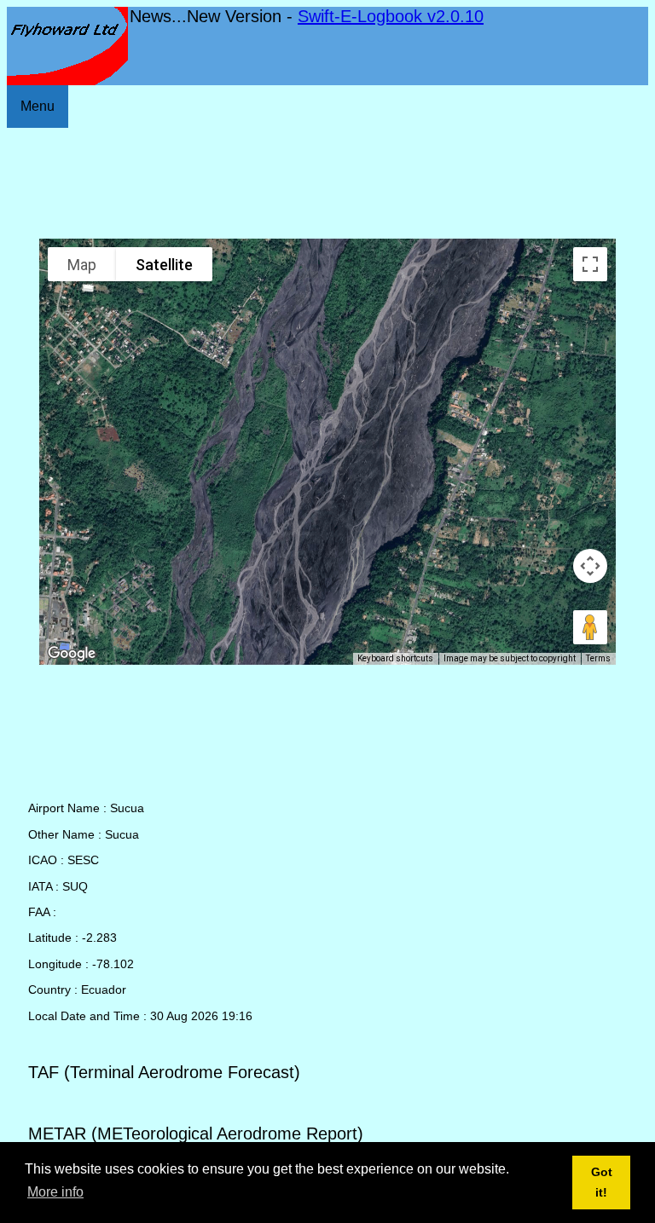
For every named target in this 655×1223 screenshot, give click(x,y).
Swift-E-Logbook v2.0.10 (391, 16)
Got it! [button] (601, 1182)
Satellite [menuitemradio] (164, 265)
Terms (598, 658)
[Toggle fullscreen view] (590, 264)
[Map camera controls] (590, 566)
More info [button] (55, 1192)
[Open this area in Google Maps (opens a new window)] (71, 654)
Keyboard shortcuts (395, 658)
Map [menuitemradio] (81, 265)
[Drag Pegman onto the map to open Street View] (590, 627)
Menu (37, 106)
